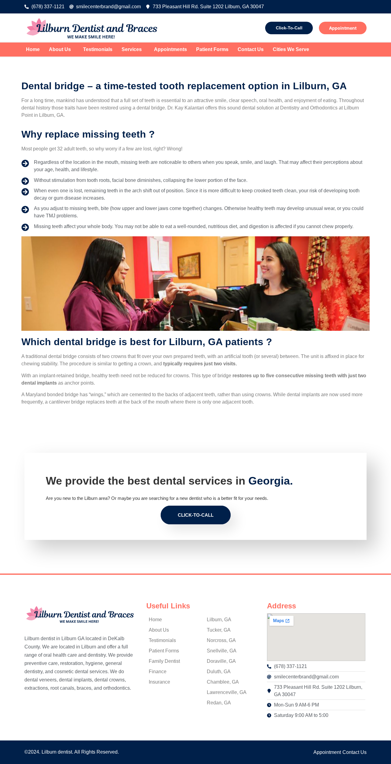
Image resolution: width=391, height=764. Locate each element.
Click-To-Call (289, 27)
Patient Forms (212, 49)
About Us (60, 49)
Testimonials (97, 49)
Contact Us (251, 49)
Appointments (170, 49)
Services (132, 49)
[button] (61, 49)
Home (33, 49)
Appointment (342, 28)
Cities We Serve (291, 49)
